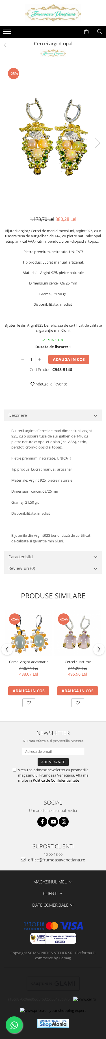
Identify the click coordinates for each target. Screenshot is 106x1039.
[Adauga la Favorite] (28, 702)
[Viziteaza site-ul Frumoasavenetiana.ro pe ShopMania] (53, 1023)
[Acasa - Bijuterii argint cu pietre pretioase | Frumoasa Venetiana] (53, 13)
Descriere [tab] (17, 415)
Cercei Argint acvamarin (29, 661)
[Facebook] (42, 822)
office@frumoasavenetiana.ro (56, 860)
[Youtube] (53, 822)
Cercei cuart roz (78, 661)
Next (97, 143)
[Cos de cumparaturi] (86, 31)
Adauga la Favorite (50, 384)
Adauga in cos (69, 359)
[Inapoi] (4, 45)
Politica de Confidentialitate (56, 780)
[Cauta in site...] (99, 31)
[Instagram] (64, 822)
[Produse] (8, 33)
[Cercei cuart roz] (77, 633)
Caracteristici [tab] (20, 556)
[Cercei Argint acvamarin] (28, 633)
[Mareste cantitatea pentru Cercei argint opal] (40, 359)
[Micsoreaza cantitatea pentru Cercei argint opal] (23, 359)
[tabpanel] (53, 137)
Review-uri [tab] (21, 568)
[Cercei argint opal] (53, 137)
